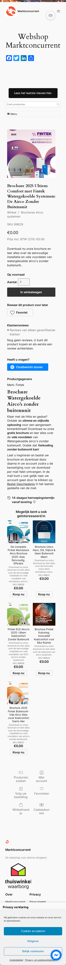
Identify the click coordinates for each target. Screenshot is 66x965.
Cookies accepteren (33, 931)
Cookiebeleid (16, 960)
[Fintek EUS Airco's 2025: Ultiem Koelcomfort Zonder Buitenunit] (18, 614)
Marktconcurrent (28, 11)
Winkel (11, 212)
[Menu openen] (58, 11)
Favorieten (41, 793)
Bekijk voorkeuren (33, 951)
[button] (20, 312)
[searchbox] (33, 104)
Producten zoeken (21, 779)
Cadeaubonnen (42, 811)
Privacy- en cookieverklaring (40, 960)
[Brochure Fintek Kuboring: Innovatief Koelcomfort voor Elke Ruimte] (44, 614)
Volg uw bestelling (20, 795)
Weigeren (33, 941)
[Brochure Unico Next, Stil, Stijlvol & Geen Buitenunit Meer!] (44, 531)
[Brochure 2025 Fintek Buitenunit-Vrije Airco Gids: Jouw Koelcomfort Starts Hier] (18, 693)
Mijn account (41, 779)
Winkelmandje (20, 811)
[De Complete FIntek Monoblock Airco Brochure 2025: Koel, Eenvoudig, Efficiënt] (18, 531)
